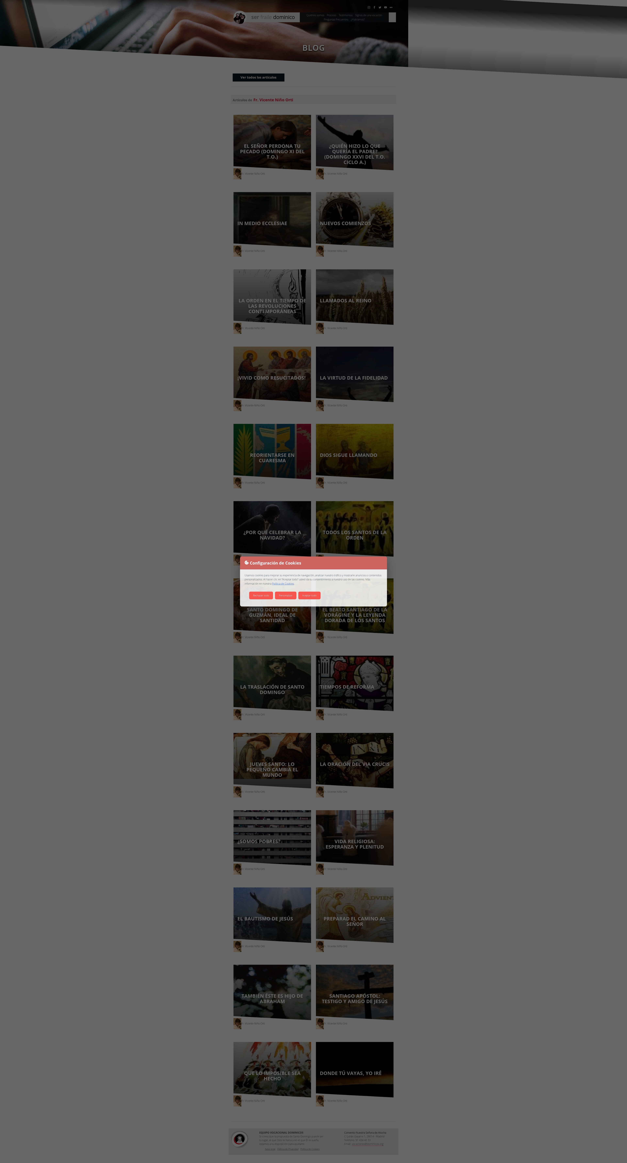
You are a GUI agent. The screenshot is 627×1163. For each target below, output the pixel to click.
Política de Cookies (283, 583)
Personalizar (285, 595)
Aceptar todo (309, 595)
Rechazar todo (261, 595)
